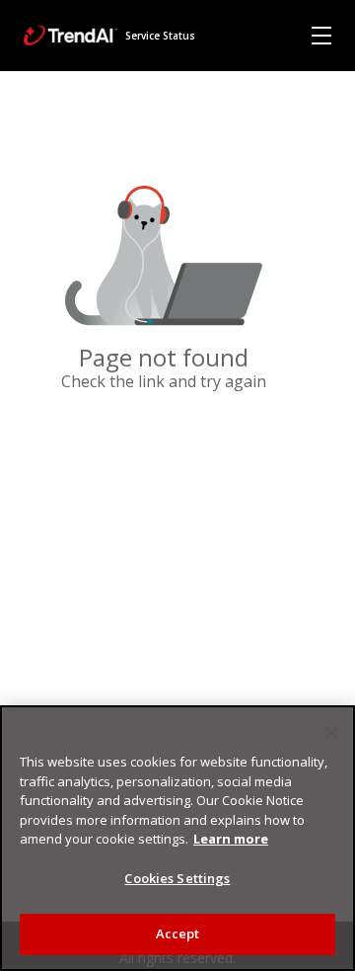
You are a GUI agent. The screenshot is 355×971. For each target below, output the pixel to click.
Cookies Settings (177, 878)
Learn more (230, 839)
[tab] (321, 35)
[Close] (331, 733)
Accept (178, 933)
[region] (177, 838)
